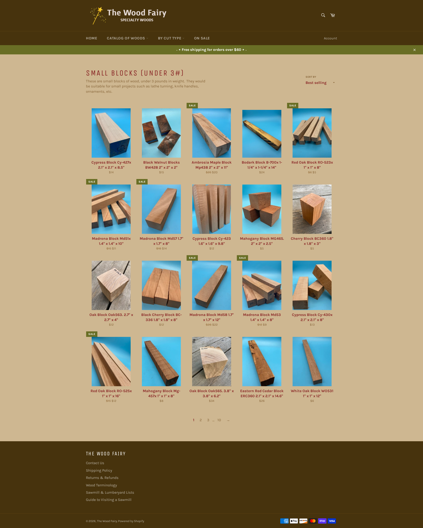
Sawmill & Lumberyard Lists (110, 492)
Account (330, 38)
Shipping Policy (99, 470)
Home (91, 38)
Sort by (311, 76)
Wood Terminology (101, 485)
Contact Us (95, 463)
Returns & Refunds (102, 477)
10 (219, 420)
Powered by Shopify (131, 521)
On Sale (202, 38)
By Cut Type (170, 38)
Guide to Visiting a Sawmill (109, 499)
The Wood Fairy (107, 521)
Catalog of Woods (126, 38)
